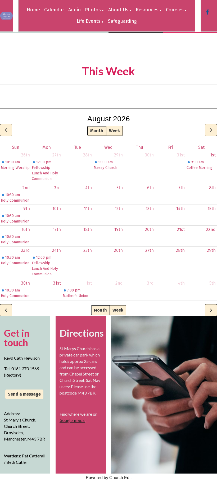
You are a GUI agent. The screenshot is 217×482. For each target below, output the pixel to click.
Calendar (54, 10)
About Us (118, 10)
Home (33, 10)
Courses (175, 10)
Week (114, 130)
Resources (147, 10)
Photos (93, 10)
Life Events (89, 21)
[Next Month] (211, 130)
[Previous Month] (6, 130)
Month (96, 130)
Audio (74, 10)
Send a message (24, 394)
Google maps (72, 420)
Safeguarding (122, 21)
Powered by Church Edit (109, 477)
